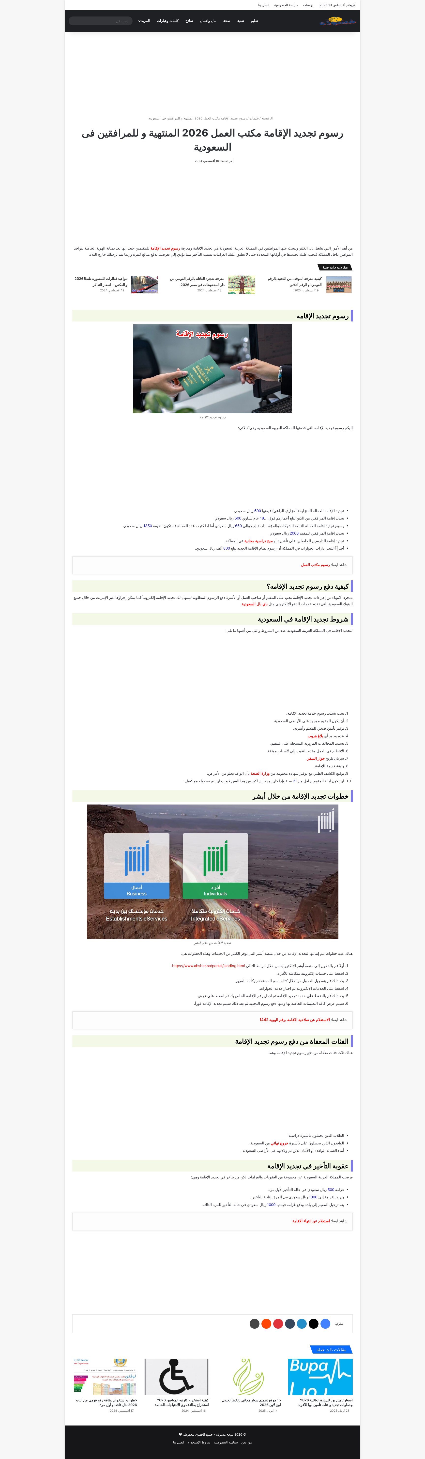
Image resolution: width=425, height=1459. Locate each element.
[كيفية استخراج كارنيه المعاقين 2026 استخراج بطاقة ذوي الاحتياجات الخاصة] (176, 1377)
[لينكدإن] (302, 1324)
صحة (226, 21)
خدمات (254, 118)
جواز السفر (316, 758)
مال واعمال (208, 21)
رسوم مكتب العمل (315, 564)
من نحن (246, 1442)
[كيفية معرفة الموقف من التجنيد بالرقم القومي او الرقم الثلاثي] (338, 284)
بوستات (308, 5)
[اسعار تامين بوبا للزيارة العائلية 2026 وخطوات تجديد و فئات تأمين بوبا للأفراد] (320, 1377)
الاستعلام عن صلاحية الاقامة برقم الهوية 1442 (294, 1019)
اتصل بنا (263, 5)
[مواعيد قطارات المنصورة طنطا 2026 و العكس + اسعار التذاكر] (144, 284)
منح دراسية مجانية (258, 540)
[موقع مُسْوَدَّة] (337, 21)
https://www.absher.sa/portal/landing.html (208, 965)
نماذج (189, 21)
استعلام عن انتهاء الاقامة (311, 1221)
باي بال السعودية (255, 604)
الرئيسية (267, 118)
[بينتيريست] (278, 1324)
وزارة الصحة (260, 773)
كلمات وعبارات (168, 21)
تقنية (240, 21)
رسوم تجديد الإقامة (165, 248)
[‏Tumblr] (290, 1324)
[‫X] (314, 1324)
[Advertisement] (212, 73)
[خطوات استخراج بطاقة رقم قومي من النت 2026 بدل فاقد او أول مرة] (104, 1377)
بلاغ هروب (315, 736)
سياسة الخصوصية (286, 5)
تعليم (254, 21)
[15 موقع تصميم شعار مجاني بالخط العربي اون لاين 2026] (248, 1377)
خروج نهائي (279, 1143)
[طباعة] (254, 1324)
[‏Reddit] (266, 1324)
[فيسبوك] (325, 1324)
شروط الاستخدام (199, 1442)
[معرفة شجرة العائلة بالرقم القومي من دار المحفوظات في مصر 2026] (241, 284)
